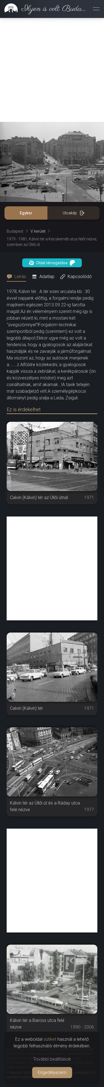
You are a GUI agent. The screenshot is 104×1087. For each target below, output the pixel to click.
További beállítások (52, 1059)
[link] (44, 9)
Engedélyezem (52, 1072)
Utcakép (70, 213)
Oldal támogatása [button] (51, 263)
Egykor (26, 213)
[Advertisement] (52, 70)
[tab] (18, 277)
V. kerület (38, 231)
